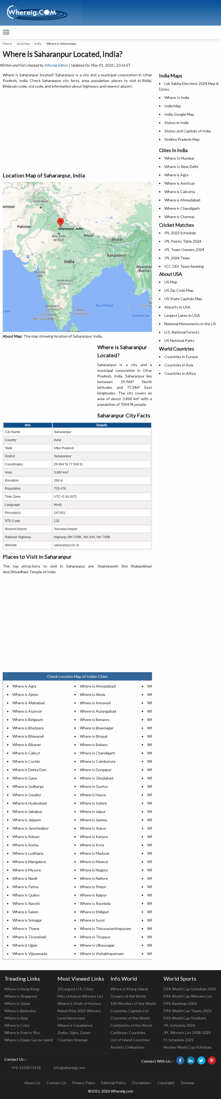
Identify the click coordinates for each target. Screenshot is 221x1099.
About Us (32, 1082)
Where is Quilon (26, 895)
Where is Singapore (20, 996)
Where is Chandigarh (97, 753)
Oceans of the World (128, 996)
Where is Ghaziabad (96, 778)
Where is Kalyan (26, 836)
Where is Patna (25, 886)
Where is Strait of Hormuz (79, 1003)
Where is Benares (95, 719)
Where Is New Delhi (181, 166)
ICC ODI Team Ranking (184, 266)
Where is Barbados (20, 1010)
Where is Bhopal (93, 736)
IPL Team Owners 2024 (184, 249)
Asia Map (23, 44)
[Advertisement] (77, 131)
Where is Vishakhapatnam (102, 953)
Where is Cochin (26, 761)
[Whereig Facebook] (180, 1060)
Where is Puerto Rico (22, 1032)
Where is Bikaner (26, 744)
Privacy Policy (83, 1082)
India (38, 44)
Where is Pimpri (93, 886)
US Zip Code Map (179, 290)
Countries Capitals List (129, 1010)
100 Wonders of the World (133, 1003)
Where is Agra (24, 686)
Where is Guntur (94, 786)
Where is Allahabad (28, 702)
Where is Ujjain (24, 945)
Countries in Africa (180, 373)
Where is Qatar (17, 1003)
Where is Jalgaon (26, 820)
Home (7, 44)
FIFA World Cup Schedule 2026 (190, 989)
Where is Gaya (24, 778)
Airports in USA (177, 307)
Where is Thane (25, 928)
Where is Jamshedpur (30, 828)
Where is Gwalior (26, 794)
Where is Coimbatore (98, 761)
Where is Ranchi (26, 903)
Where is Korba (25, 845)
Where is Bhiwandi (28, 736)
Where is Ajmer (25, 694)
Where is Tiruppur (95, 937)
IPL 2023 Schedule (180, 233)
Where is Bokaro (94, 744)
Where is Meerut (94, 861)
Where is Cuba (16, 1025)
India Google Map (179, 114)
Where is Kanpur (94, 836)
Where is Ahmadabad (98, 686)
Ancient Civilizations (127, 1047)
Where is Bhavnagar (96, 728)
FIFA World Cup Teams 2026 (188, 1010)
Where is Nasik (24, 878)
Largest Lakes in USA (182, 315)
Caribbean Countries (128, 1032)
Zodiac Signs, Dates (74, 1032)
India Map (172, 106)
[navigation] (6, 32)
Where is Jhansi (93, 828)
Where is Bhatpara (28, 728)
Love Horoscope (71, 1018)
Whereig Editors (56, 65)
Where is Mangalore (29, 861)
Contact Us (56, 1082)
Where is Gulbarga (28, 786)
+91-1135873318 (26, 1067)
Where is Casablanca (74, 1025)
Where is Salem (25, 911)
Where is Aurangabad (98, 711)
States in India (176, 122)
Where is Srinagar (27, 920)
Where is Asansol (27, 711)
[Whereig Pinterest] (212, 1060)
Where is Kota (92, 845)
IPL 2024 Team (177, 258)
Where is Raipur (93, 895)
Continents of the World (131, 1025)
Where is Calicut (26, 753)
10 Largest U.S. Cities (75, 989)
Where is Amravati (95, 702)
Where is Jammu (93, 820)
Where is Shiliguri (94, 911)
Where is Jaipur (93, 811)
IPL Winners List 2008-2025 (187, 1032)
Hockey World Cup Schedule (188, 1047)
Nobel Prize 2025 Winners (79, 1010)
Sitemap (187, 1082)
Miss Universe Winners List (80, 996)
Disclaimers (141, 1082)
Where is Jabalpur (27, 811)
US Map (170, 282)
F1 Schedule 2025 (179, 1040)
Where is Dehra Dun (29, 769)
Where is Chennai (179, 216)
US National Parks (179, 340)
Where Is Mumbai (179, 158)
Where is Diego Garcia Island (28, 1040)
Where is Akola (92, 694)
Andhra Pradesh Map (182, 139)
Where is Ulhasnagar (97, 945)
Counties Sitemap (72, 1040)
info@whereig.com (69, 1067)
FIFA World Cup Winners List (188, 996)
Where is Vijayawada (29, 953)
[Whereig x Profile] (201, 1060)
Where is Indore (93, 803)
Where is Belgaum (27, 719)
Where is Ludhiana (27, 853)
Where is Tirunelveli (29, 937)
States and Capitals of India (187, 131)
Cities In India (173, 150)
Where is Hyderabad (29, 803)
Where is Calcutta (179, 191)
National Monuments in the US (190, 323)
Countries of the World (130, 1018)
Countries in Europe (181, 356)
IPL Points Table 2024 (182, 241)
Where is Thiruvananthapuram (105, 928)
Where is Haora (93, 794)
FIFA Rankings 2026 (180, 1003)
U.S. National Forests (181, 332)
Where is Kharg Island (129, 989)
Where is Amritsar (179, 183)
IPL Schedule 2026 (179, 1025)
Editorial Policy (113, 1082)
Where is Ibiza (16, 1018)
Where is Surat (92, 920)
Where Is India (176, 97)
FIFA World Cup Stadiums (185, 1018)
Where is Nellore (94, 878)
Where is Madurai (94, 853)
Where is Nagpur (94, 870)
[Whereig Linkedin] (191, 1060)
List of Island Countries (130, 1040)
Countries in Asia (178, 365)
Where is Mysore (26, 870)
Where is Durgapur (96, 769)
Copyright (165, 1082)
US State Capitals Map (183, 298)
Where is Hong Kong (21, 989)
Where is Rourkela (95, 903)
